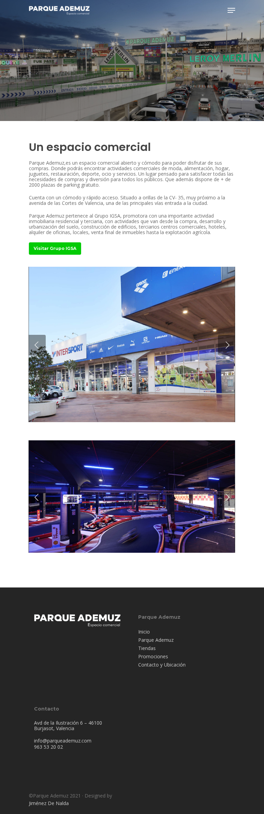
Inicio (144, 632)
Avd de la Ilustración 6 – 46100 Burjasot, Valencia (68, 725)
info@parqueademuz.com (62, 740)
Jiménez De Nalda (49, 803)
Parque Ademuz (156, 640)
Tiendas (147, 648)
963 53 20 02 (48, 747)
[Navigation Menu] (231, 10)
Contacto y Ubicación (162, 665)
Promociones (153, 656)
